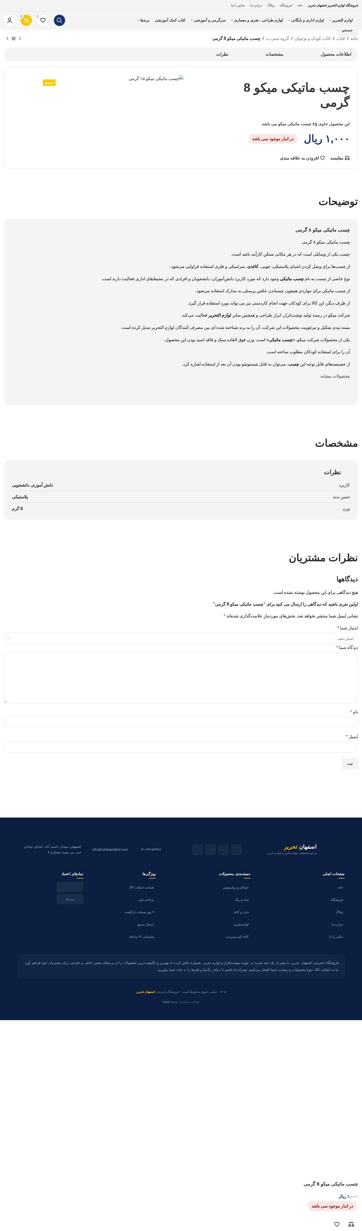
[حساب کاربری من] (9, 20)
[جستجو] (59, 20)
